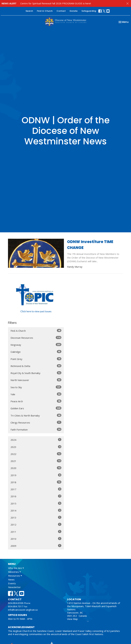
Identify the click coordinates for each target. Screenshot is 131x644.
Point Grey (35, 359)
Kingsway (35, 344)
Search (29, 10)
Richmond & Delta (35, 366)
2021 (35, 461)
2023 (35, 447)
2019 (35, 475)
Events (12, 583)
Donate (73, 10)
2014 (35, 510)
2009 (35, 545)
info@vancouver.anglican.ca (23, 609)
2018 (35, 482)
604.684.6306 (15, 603)
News (11, 579)
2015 (35, 503)
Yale (35, 394)
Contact (61, 10)
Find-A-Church (45, 10)
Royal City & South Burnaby (35, 373)
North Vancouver (35, 380)
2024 (35, 439)
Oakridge (35, 351)
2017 (35, 489)
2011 (35, 531)
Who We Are (15, 568)
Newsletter (14, 587)
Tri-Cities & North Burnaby (35, 415)
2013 (35, 517)
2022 (35, 454)
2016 (35, 496)
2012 (35, 524)
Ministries (13, 571)
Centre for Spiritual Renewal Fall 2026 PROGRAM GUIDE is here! (55, 3)
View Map (72, 619)
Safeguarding (88, 10)
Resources (14, 575)
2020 (35, 468)
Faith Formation (35, 429)
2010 (35, 538)
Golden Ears (35, 408)
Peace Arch (35, 401)
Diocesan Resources (35, 337)
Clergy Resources (35, 422)
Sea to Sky (35, 387)
